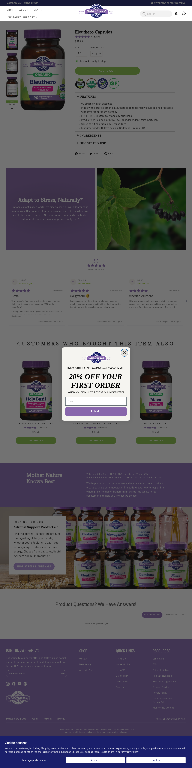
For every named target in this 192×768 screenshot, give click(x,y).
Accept (95, 760)
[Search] (143, 14)
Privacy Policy (130, 751)
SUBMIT (96, 411)
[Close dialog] (124, 352)
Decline (156, 760)
